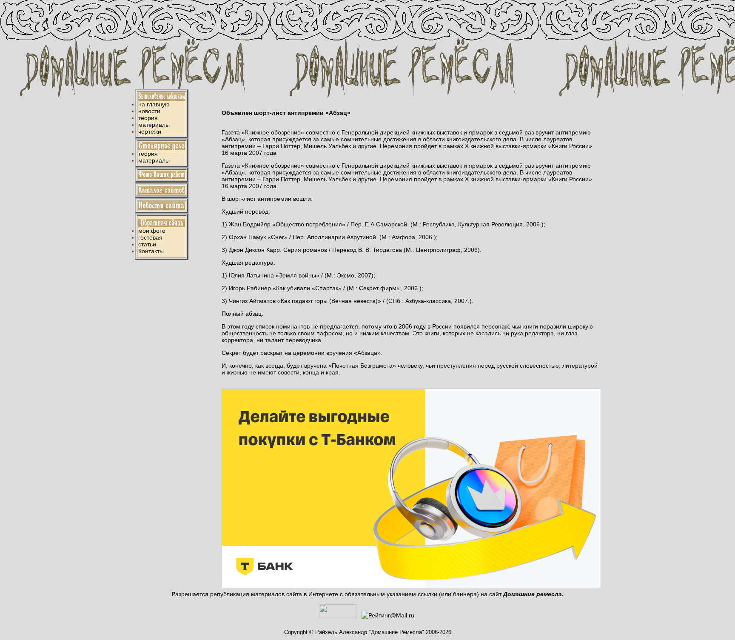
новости (149, 111)
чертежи (149, 131)
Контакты (151, 251)
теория (148, 117)
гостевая (150, 237)
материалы (154, 124)
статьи (147, 244)
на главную (154, 104)
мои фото (151, 230)
